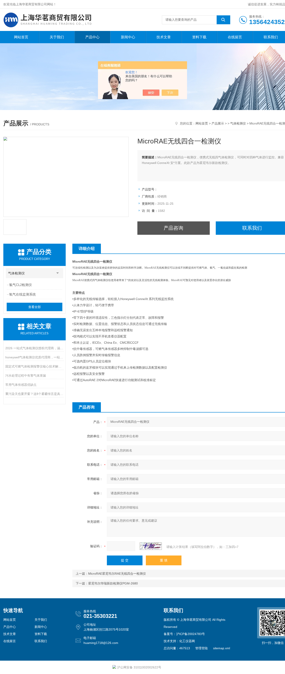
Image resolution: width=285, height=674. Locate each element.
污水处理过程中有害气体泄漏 (25, 375)
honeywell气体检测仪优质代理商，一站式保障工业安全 (34, 357)
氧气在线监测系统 (22, 294)
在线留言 (235, 37)
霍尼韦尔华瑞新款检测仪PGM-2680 (113, 583)
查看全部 (34, 307)
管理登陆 (201, 648)
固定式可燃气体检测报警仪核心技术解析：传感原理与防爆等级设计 (34, 366)
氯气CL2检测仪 (20, 285)
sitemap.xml (221, 648)
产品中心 (92, 37)
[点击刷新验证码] (151, 546)
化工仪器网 (187, 641)
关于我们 (57, 37)
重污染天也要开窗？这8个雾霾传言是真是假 (34, 394)
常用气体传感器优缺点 (21, 384)
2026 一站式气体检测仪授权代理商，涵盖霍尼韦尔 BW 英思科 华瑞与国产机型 (34, 348)
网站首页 (21, 37)
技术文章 (164, 37)
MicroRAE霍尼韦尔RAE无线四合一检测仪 (117, 573)
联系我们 (41, 641)
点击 (57, 273)
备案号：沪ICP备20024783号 (184, 634)
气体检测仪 (238, 123)
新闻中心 (128, 37)
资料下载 (199, 37)
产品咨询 (173, 228)
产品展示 (218, 123)
